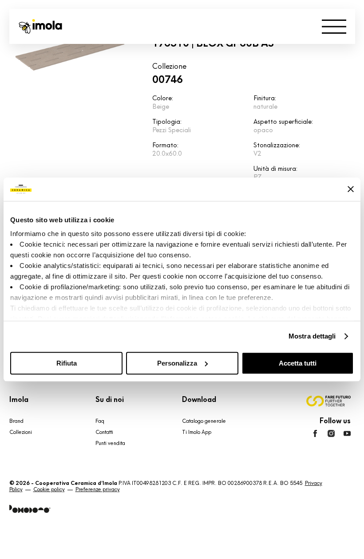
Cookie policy (49, 489)
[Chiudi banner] (351, 189)
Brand (16, 421)
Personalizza (177, 363)
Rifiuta (66, 363)
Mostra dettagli (312, 336)
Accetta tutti (298, 363)
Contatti (104, 432)
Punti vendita (110, 443)
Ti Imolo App (196, 432)
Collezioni (20, 432)
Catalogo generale (204, 421)
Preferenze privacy (97, 489)
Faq (99, 421)
